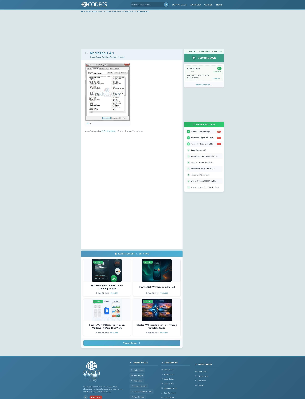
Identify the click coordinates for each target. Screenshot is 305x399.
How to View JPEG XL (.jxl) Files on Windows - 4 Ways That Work (107, 326)
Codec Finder (139, 370)
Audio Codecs (169, 374)
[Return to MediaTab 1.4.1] (87, 52)
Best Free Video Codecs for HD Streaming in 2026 (107, 287)
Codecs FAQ (202, 371)
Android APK (169, 370)
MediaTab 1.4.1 (193, 68)
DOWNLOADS (179, 4)
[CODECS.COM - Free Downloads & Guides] (91, 372)
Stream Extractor (140, 386)
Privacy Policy (203, 376)
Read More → (217, 78)
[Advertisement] (152, 31)
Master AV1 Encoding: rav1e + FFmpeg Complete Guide (157, 326)
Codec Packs (169, 383)
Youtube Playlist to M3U (143, 391)
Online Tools (140, 362)
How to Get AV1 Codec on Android (157, 286)
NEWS (219, 4)
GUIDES (208, 4)
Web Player (138, 381)
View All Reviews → (204, 85)
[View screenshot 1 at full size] (107, 92)
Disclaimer (202, 381)
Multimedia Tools (170, 388)
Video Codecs (169, 379)
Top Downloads (170, 393)
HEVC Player (138, 375)
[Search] (166, 4)
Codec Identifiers (108, 131)
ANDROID (195, 4)
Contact (201, 385)
